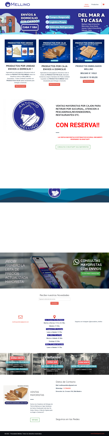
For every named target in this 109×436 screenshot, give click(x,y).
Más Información (20, 86)
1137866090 (67, 388)
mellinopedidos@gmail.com (20, 322)
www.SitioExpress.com (97, 433)
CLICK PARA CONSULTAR (90, 274)
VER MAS (35, 420)
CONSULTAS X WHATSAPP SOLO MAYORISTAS (73, 147)
